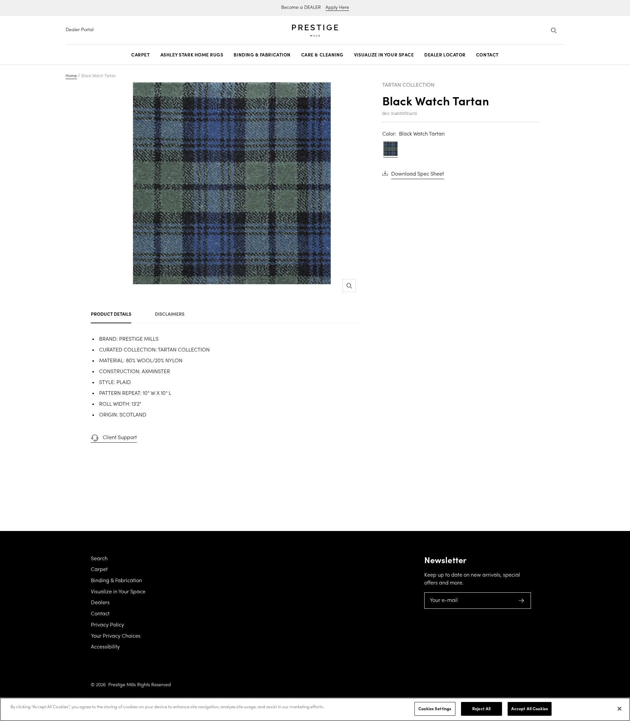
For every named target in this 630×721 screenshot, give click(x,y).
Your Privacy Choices (115, 636)
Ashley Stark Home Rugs (191, 55)
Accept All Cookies (529, 708)
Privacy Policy (107, 625)
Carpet (140, 55)
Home (71, 76)
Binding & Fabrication (262, 55)
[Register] (521, 600)
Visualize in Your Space (384, 55)
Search (99, 559)
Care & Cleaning (322, 55)
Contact (487, 55)
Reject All (481, 708)
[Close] (619, 708)
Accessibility (105, 647)
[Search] (553, 30)
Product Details (111, 313)
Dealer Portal (80, 30)
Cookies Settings (434, 708)
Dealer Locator (445, 55)
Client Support (120, 437)
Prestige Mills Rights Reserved (139, 685)
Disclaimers (169, 313)
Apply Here (337, 8)
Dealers (100, 602)
